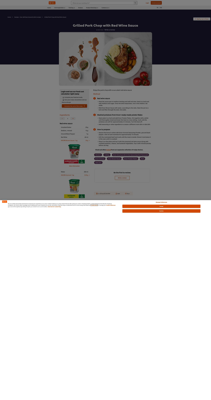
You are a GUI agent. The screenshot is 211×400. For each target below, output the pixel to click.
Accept (161, 206)
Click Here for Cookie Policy (54, 206)
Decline (161, 211)
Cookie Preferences (110, 205)
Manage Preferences (161, 202)
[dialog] (105, 300)
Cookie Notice (94, 205)
